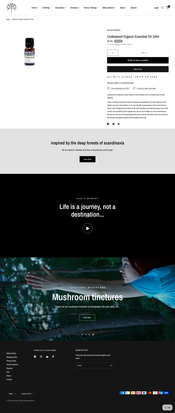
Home (34, 7)
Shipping (117, 44)
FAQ (8, 372)
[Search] (162, 7)
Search (134, 7)
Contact (9, 379)
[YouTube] (49, 357)
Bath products (108, 7)
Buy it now (138, 69)
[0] (167, 7)
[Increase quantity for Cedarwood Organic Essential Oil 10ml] (116, 53)
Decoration (59, 7)
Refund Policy (11, 353)
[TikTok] (55, 356)
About (122, 7)
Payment (9, 368)
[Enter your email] (110, 365)
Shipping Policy (11, 357)
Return (8, 375)
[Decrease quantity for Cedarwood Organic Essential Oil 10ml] (109, 53)
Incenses (74, 7)
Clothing (45, 7)
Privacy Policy (11, 360)
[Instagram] (43, 356)
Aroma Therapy (90, 7)
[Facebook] (37, 356)
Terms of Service (12, 364)
